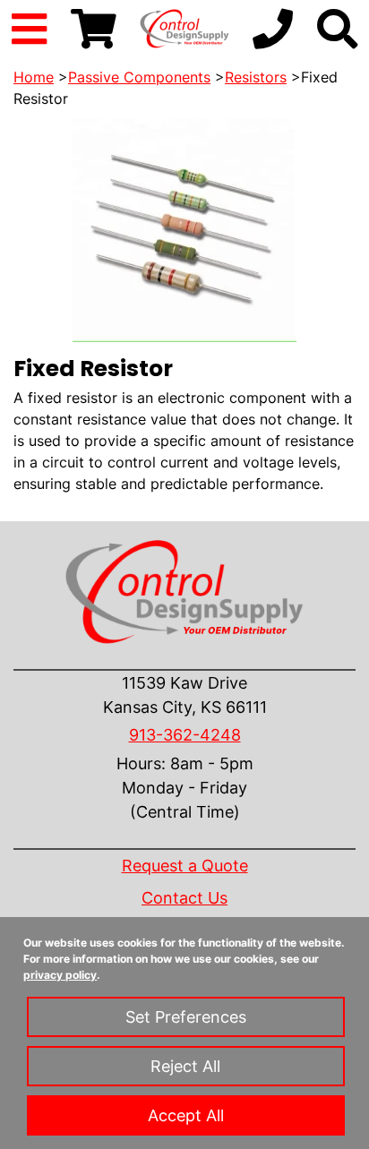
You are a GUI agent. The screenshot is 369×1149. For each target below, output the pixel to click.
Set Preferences (185, 1017)
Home (33, 77)
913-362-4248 (185, 734)
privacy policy (60, 975)
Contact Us (184, 897)
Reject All (185, 1066)
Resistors (256, 77)
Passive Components (139, 77)
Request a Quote (185, 865)
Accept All (186, 1115)
